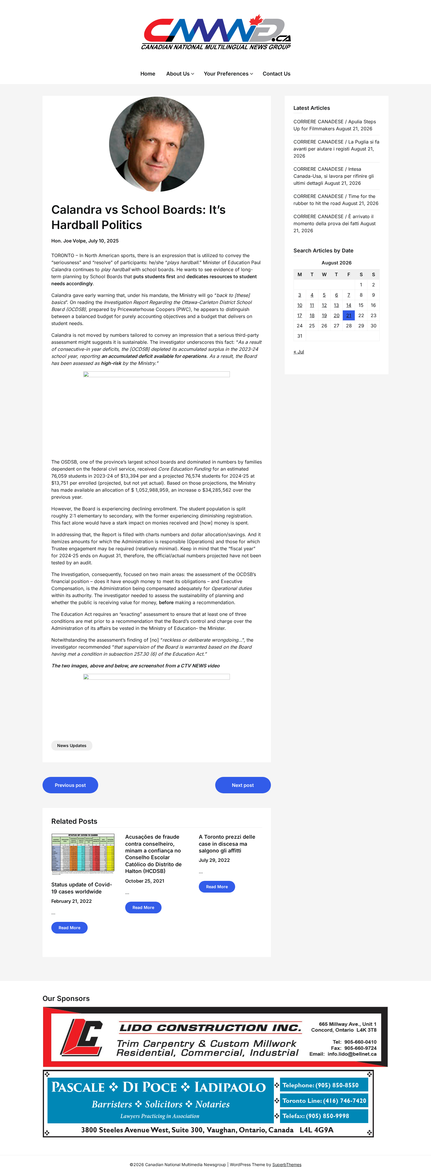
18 (312, 315)
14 (348, 305)
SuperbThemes (286, 1164)
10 (299, 305)
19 (324, 315)
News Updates (71, 745)
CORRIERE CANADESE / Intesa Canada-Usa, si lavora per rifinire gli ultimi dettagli (333, 176)
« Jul (298, 352)
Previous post (70, 785)
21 (348, 315)
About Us (178, 74)
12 (324, 305)
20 (337, 315)
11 (312, 305)
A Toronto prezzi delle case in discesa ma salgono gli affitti (227, 844)
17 (299, 315)
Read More (69, 927)
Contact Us (277, 74)
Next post (243, 785)
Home (147, 74)
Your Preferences (226, 74)
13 (336, 305)
